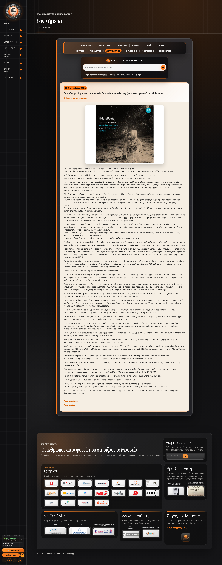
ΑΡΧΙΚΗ (6, 23)
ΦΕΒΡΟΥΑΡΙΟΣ (106, 45)
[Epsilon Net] (135, 483)
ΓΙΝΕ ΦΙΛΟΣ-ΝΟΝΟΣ (8, 55)
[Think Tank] (68, 503)
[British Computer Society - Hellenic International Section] (196, 491)
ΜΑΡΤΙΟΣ (122, 45)
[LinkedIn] (9, 560)
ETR (14, 555)
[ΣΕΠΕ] (55, 531)
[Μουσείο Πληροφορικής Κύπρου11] (131, 534)
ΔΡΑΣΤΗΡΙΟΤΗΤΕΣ (10, 42)
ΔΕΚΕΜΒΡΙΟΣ (165, 51)
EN (10, 555)
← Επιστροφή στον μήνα (75, 98)
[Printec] (118, 493)
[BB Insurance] (85, 483)
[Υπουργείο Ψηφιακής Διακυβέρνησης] (79, 531)
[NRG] (85, 493)
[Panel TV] (101, 493)
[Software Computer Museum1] (151, 533)
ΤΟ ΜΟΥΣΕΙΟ (9, 29)
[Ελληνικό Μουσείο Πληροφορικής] (13, 11)
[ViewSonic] (85, 503)
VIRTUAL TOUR (9, 48)
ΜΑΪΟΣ (150, 45)
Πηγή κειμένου (71, 401)
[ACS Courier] (68, 483)
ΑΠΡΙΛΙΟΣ (137, 45)
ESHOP (6, 63)
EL (7, 555)
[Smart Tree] (51, 503)
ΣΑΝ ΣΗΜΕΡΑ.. (9, 77)
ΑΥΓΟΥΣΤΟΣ (95, 51)
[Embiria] (118, 483)
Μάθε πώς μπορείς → (177, 528)
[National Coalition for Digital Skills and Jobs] (103, 531)
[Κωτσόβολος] (51, 483)
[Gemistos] (152, 483)
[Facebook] (4, 560)
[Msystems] (68, 493)
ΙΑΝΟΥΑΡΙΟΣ (87, 45)
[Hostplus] (51, 493)
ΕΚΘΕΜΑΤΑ (8, 36)
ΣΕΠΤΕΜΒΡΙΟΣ (113, 51)
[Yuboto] (101, 503)
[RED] (135, 493)
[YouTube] (20, 560)
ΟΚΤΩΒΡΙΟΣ (131, 51)
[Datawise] (101, 483)
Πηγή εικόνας (70, 405)
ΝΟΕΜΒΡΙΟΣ (148, 51)
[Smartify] (152, 493)
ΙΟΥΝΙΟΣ (163, 45)
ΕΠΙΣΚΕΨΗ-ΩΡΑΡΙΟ (8, 70)
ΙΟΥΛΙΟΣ (80, 51)
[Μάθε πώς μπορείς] (185, 537)
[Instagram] (15, 560)
